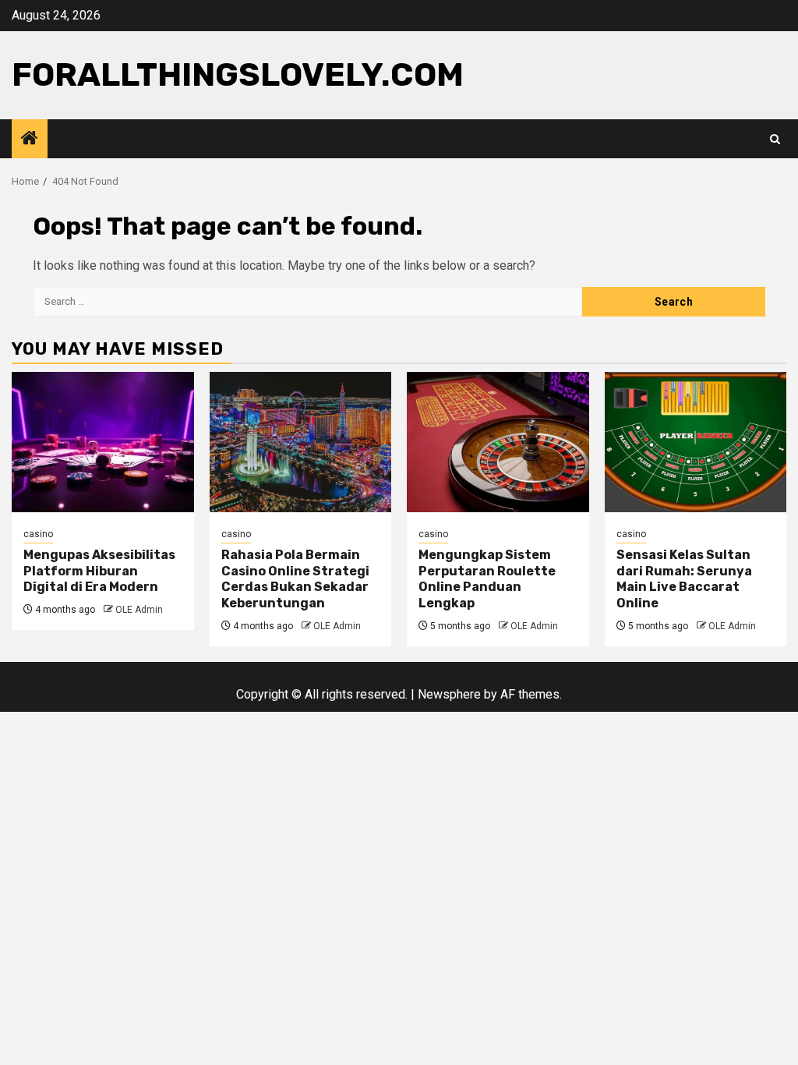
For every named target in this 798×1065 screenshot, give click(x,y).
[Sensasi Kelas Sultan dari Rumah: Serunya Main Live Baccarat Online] (696, 442)
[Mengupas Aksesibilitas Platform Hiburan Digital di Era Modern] (103, 442)
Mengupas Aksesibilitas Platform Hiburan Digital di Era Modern (99, 571)
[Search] (775, 139)
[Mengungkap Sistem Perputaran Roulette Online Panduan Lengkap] (498, 442)
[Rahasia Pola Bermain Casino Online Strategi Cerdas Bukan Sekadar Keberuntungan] (301, 442)
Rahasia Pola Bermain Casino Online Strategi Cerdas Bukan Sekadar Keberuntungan (295, 578)
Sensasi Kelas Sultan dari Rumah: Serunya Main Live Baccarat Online (684, 578)
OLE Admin (139, 609)
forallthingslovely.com (238, 74)
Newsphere (449, 694)
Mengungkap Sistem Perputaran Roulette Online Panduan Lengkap (487, 578)
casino (38, 534)
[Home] (29, 139)
